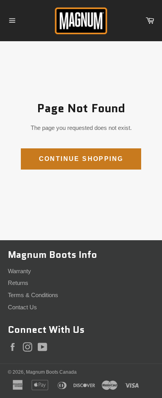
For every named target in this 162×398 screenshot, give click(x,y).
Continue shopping (81, 158)
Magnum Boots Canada (51, 372)
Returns (18, 282)
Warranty (19, 271)
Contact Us (22, 307)
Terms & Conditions (33, 295)
